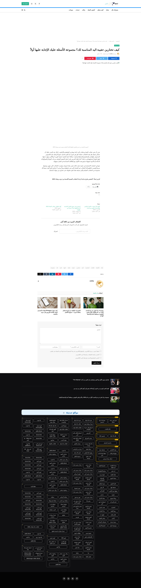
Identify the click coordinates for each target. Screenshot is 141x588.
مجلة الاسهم (113, 478)
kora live (27, 457)
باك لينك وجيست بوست (88, 444)
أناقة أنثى (102, 491)
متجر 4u (88, 501)
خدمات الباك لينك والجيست (64, 421)
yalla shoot (52, 450)
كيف (61, 268)
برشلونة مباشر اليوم (52, 554)
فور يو (77, 517)
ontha (111, 53)
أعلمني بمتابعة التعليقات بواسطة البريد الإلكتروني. (87, 354)
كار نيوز (102, 487)
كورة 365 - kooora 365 (39, 450)
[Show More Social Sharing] (82, 58)
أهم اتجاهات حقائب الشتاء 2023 (53, 206)
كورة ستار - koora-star (28, 421)
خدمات (77, 10)
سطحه (52, 497)
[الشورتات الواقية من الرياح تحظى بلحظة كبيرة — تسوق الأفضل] (70, 302)
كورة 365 (63, 538)
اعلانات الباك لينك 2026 (77, 439)
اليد (82, 268)
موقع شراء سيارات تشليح (52, 521)
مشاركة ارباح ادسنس (102, 421)
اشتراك (56, 231)
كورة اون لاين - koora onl (39, 444)
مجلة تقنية (88, 449)
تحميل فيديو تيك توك (28, 548)
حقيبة (73, 268)
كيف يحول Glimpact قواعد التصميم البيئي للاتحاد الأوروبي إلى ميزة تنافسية (48, 312)
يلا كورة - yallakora (27, 444)
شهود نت (102, 514)
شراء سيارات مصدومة (52, 526)
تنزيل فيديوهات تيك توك (39, 554)
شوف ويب (102, 474)
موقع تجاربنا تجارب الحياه (52, 435)
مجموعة (53, 268)
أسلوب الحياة (91, 10)
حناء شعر (77, 547)
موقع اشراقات (113, 453)
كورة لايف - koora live (39, 508)
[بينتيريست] (116, 129)
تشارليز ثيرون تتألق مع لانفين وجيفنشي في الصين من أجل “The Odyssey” (91, 380)
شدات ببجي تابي (77, 470)
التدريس (88, 433)
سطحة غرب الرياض (52, 505)
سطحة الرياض (63, 497)
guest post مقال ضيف (53, 421)
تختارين (78, 268)
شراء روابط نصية (88, 424)
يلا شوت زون (39, 537)
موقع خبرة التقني (113, 491)
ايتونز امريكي (77, 474)
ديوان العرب (64, 440)
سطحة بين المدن (64, 500)
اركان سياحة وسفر (107, 459)
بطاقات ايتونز (77, 533)
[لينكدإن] (116, 125)
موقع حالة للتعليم (88, 453)
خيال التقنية (113, 474)
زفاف (83, 10)
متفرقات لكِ (115, 10)
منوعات (71, 10)
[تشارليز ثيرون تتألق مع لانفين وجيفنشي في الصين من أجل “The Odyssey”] (114, 382)
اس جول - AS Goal (27, 450)
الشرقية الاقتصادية (102, 479)
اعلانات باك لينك (63, 444)
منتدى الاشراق (88, 438)
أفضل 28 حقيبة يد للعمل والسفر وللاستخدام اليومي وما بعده (92, 207)
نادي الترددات (113, 502)
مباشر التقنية (102, 518)
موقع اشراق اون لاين (102, 454)
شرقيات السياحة (102, 522)
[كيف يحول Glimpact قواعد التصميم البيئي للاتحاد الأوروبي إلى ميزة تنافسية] (47, 302)
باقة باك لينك (113, 436)
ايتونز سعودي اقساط (88, 478)
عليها (65, 268)
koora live (28, 431)
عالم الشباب (108, 429)
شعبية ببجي (88, 533)
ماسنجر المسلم (107, 443)
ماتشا (77, 553)
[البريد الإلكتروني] (116, 133)
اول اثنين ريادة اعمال (113, 421)
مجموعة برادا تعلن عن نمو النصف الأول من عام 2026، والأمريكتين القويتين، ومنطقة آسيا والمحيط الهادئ (95, 313)
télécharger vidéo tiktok (33, 558)
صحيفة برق (102, 450)
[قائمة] (22, 10)
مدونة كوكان (102, 483)
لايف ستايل (100, 10)
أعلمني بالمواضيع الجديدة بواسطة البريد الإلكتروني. (87, 358)
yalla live (58, 564)
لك (57, 268)
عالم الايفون (113, 483)
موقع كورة (33, 486)
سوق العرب (64, 425)
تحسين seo (102, 436)
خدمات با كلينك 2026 (63, 435)
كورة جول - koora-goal (39, 426)
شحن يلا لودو (88, 528)
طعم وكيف (113, 514)
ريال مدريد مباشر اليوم (63, 554)
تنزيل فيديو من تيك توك (38, 548)
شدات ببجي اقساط (88, 465)
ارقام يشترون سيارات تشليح (63, 526)
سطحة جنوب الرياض (64, 510)
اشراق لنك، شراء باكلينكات (88, 428)
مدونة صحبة (113, 522)
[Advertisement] (70, 26)
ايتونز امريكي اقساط (77, 512)
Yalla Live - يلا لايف (27, 439)
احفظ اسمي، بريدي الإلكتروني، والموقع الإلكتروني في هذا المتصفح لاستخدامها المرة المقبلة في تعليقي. (74, 351)
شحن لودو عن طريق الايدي (77, 528)
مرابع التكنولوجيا (102, 471)
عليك (69, 268)
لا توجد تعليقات (106, 53)
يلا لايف (58, 547)
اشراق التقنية (102, 465)
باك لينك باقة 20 (52, 425)
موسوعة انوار (113, 525)
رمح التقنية (113, 511)
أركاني (113, 518)
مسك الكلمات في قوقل (113, 466)
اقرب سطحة (52, 509)
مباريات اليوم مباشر (64, 455)
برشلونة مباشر (52, 454)
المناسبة (87, 268)
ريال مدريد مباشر (63, 459)
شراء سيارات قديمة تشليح (58, 531)
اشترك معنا (25, 3)
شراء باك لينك (88, 420)
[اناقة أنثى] (111, 4)
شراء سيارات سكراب (52, 516)
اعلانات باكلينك (52, 444)
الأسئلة (97, 268)
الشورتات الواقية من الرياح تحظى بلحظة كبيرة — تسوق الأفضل (72, 311)
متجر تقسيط (77, 488)
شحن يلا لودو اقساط (77, 478)
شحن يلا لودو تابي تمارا (77, 507)
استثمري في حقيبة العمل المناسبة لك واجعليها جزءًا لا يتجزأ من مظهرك (72, 208)
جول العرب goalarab (63, 542)
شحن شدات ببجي (88, 523)
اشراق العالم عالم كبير (77, 433)
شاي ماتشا (88, 556)
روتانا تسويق (113, 498)
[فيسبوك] (116, 116)
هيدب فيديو (102, 507)
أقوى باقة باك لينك (52, 430)
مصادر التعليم (77, 444)
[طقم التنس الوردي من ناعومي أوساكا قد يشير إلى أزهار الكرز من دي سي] (114, 391)
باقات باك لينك (77, 424)
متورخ (113, 494)
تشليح (63, 515)
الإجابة (92, 268)
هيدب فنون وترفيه (88, 457)
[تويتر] (116, 120)
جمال (107, 10)
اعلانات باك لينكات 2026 (33, 527)
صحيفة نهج (113, 487)
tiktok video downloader (27, 554)
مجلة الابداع (102, 498)
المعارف (113, 507)
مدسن (102, 494)
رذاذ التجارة (102, 511)
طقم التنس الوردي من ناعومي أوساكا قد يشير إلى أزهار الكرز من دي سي (91, 388)
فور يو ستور (77, 497)
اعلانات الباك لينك (77, 427)
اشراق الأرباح (102, 525)
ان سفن (113, 471)
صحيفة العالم (77, 456)
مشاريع (52, 440)
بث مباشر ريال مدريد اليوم (52, 542)
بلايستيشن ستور (88, 537)
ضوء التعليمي (113, 450)
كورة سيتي (52, 538)
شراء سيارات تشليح (63, 521)
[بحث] (25, 10)
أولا (102, 268)
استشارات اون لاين (102, 502)
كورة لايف (38, 461)
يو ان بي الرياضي (77, 449)
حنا (88, 553)
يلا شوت (64, 450)
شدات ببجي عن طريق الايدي (77, 501)
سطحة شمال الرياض (63, 505)
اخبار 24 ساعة (77, 453)
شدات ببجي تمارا (77, 465)
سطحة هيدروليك (52, 500)
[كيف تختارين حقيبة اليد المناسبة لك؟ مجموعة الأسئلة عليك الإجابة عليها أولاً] (70, 85)
